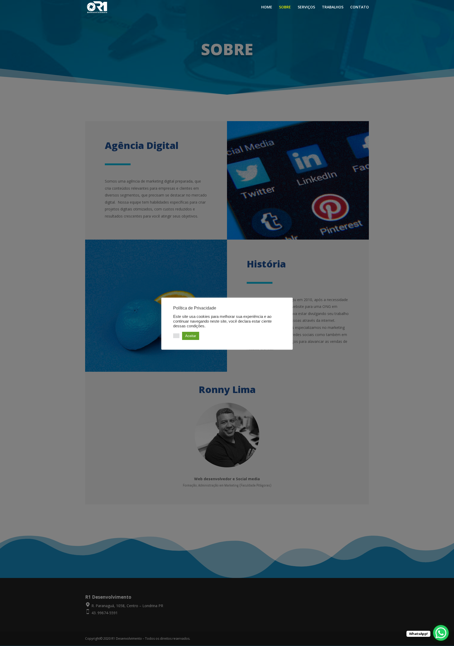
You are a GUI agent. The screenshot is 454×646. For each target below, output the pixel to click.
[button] (176, 335)
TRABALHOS (332, 7)
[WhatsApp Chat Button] (441, 633)
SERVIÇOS (306, 7)
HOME (266, 7)
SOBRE (285, 7)
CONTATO (359, 7)
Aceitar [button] (190, 336)
